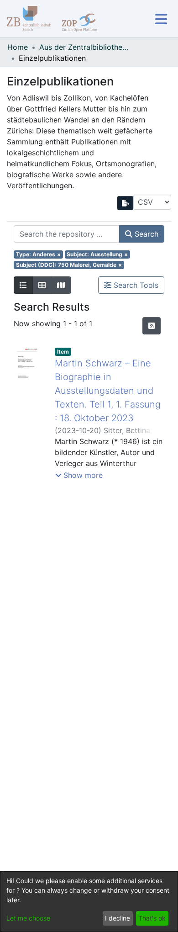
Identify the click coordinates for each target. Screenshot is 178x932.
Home (17, 47)
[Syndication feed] (151, 325)
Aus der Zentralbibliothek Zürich (85, 47)
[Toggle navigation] (161, 19)
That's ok (152, 918)
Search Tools (134, 285)
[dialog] (89, 901)
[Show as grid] (42, 285)
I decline (117, 918)
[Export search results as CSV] (125, 203)
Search (145, 233)
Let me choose (28, 918)
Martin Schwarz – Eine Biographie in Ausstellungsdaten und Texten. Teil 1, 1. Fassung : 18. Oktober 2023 (108, 391)
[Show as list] (23, 285)
